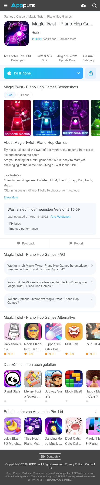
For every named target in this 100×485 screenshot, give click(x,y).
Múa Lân (71, 344)
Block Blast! (73, 391)
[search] (94, 5)
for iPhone (22, 73)
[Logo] (23, 5)
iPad (10, 95)
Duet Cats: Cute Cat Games (73, 441)
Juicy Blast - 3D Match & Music (12, 441)
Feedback (28, 243)
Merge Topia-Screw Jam (32, 394)
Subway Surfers (53, 394)
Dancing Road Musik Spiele (53, 441)
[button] (5, 5)
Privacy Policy (74, 464)
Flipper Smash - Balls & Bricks (53, 347)
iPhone (25, 95)
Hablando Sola (12, 346)
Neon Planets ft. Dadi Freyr (32, 347)
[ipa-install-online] (83, 5)
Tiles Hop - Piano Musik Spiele (32, 441)
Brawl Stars (12, 391)
